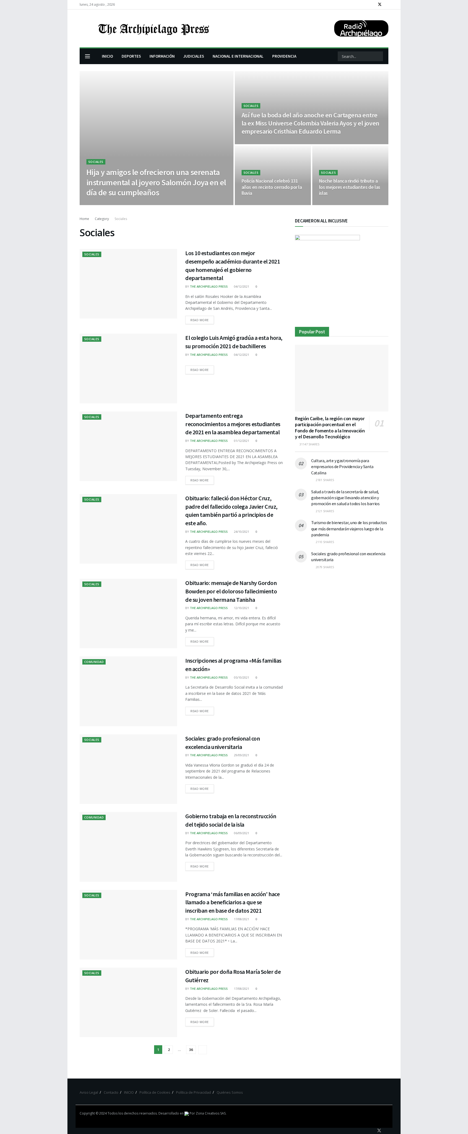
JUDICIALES (193, 56)
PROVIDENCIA (284, 56)
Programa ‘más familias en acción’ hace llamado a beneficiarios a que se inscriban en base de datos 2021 (232, 902)
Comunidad (94, 662)
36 (191, 1049)
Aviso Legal (89, 1092)
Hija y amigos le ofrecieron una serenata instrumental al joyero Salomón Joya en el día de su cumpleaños (156, 182)
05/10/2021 (241, 677)
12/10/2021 (241, 608)
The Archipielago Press (110, 203)
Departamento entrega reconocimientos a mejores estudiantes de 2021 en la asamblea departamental (232, 424)
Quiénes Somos (230, 1092)
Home (84, 218)
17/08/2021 (241, 919)
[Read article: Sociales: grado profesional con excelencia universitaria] (128, 769)
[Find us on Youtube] (386, 4)
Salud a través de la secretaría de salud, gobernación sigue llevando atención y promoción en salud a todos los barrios (345, 498)
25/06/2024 (142, 203)
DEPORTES (131, 56)
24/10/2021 (241, 532)
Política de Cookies (154, 1092)
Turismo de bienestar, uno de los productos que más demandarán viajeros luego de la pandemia (349, 528)
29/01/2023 (252, 142)
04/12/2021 (241, 286)
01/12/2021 (241, 441)
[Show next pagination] (202, 1049)
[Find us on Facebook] (372, 4)
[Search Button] (378, 56)
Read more (202, 319)
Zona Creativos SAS (211, 1113)
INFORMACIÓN (162, 56)
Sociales (95, 162)
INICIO (107, 56)
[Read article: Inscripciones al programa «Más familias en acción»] (128, 691)
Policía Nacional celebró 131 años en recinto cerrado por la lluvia (272, 187)
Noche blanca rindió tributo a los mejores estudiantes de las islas (349, 187)
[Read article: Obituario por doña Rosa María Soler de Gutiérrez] (128, 1002)
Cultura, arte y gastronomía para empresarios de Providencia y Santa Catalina (342, 466)
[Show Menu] (87, 56)
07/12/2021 (329, 203)
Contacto (111, 1092)
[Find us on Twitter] (380, 4)
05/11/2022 (252, 203)
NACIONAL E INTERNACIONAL (238, 56)
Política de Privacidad (193, 1092)
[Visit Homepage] (153, 28)
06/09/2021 (241, 833)
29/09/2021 (241, 755)
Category (102, 218)
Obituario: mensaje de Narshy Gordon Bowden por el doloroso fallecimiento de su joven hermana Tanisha (231, 591)
